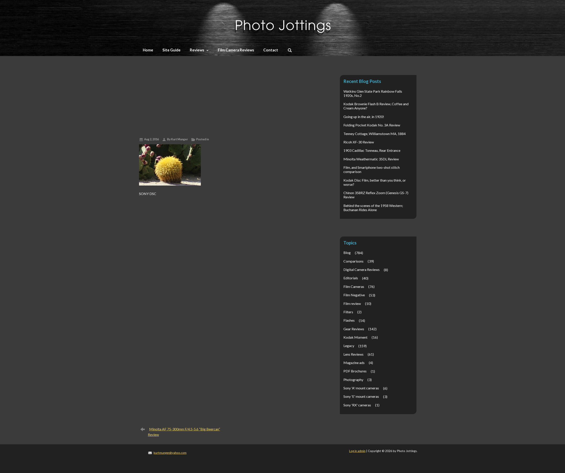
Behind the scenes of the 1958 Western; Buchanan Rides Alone (373, 207)
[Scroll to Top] (531, 443)
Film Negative (354, 295)
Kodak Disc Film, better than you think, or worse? (374, 182)
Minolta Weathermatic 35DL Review (371, 159)
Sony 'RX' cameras (357, 405)
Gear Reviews (353, 329)
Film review (352, 303)
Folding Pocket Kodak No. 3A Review (371, 125)
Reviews (197, 50)
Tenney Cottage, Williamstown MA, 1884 (374, 133)
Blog (347, 252)
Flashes (349, 320)
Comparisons (353, 261)
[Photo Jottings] (282, 21)
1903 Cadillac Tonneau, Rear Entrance (371, 150)
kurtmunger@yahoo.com (170, 452)
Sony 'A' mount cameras (361, 388)
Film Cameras (353, 286)
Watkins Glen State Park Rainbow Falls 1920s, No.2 (372, 93)
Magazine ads (354, 362)
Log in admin (357, 451)
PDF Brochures (355, 371)
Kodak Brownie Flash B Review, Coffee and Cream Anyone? (376, 106)
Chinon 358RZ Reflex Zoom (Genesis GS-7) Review (375, 195)
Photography (353, 379)
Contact (270, 50)
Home (148, 50)
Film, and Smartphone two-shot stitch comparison (371, 169)
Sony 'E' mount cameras (361, 396)
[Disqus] (230, 253)
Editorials (350, 278)
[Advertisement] (230, 101)
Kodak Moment (355, 337)
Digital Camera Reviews (361, 269)
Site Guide (171, 50)
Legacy (348, 345)
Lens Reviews (353, 354)
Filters (348, 312)
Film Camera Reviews (236, 50)
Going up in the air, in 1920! (363, 116)
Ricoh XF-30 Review (358, 142)
